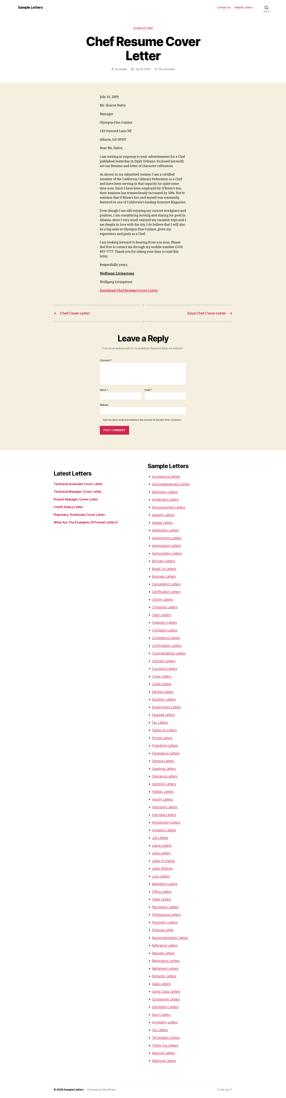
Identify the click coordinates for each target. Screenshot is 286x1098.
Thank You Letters (165, 1045)
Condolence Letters (166, 638)
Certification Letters (166, 592)
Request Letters (163, 953)
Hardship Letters (164, 784)
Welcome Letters (164, 1061)
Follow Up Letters (164, 730)
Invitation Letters (164, 830)
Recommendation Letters (170, 938)
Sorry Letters (161, 1015)
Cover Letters (143, 28)
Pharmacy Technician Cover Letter (79, 515)
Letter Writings (162, 868)
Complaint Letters (164, 630)
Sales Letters (161, 984)
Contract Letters (163, 661)
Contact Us (224, 7)
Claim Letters (161, 615)
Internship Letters (164, 807)
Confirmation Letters (167, 646)
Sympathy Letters (165, 1022)
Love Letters (161, 876)
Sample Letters (30, 7)
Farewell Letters (163, 715)
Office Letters (162, 892)
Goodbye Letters (164, 769)
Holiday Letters (163, 791)
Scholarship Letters (166, 999)
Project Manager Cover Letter (76, 499)
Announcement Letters (168, 507)
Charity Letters (162, 599)
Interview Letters (164, 815)
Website (104, 404)
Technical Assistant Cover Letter (78, 484)
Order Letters (161, 899)
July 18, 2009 (142, 69)
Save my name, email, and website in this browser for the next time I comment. (142, 420)
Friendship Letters (165, 745)
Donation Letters (164, 699)
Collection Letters (164, 622)
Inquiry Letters (162, 799)
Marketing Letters (164, 884)
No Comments (167, 69)
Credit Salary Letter (68, 507)
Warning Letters (163, 1053)
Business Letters (164, 576)
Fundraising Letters (166, 753)
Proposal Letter (163, 930)
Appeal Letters (162, 523)
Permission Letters (165, 907)
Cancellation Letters (166, 584)
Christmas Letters (164, 607)
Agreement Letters (165, 499)
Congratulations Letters (169, 653)
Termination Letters (166, 1037)
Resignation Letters (166, 961)
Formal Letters (162, 738)
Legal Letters (161, 853)
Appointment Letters (166, 538)
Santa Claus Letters (166, 991)
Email (148, 390)
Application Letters (165, 530)
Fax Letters (160, 722)
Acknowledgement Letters (171, 484)
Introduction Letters (166, 822)
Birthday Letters (163, 561)
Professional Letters (166, 914)
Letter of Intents (163, 861)
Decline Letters (163, 692)
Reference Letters (165, 945)
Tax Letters (160, 1030)
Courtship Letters (164, 669)
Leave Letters (162, 845)
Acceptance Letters (166, 476)
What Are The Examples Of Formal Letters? (86, 522)
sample (123, 69)
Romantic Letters (164, 976)
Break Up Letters (164, 569)
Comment (106, 360)
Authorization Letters (167, 553)
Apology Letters (163, 515)
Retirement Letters (165, 968)
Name (104, 390)
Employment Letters (166, 707)
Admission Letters (165, 492)
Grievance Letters (164, 776)
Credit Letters (161, 684)
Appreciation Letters (166, 546)
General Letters (163, 761)
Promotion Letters (164, 922)
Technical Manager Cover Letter (78, 491)
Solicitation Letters (165, 1007)
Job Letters (160, 838)
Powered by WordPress (101, 1089)
